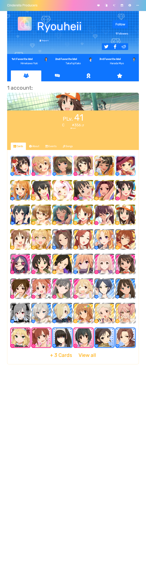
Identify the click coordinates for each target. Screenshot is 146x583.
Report (45, 40)
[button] (130, 5)
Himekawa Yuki (25, 61)
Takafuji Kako (68, 61)
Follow (120, 24)
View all (73, 355)
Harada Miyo (111, 61)
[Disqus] (73, 424)
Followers (122, 33)
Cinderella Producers (22, 5)
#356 (77, 125)
